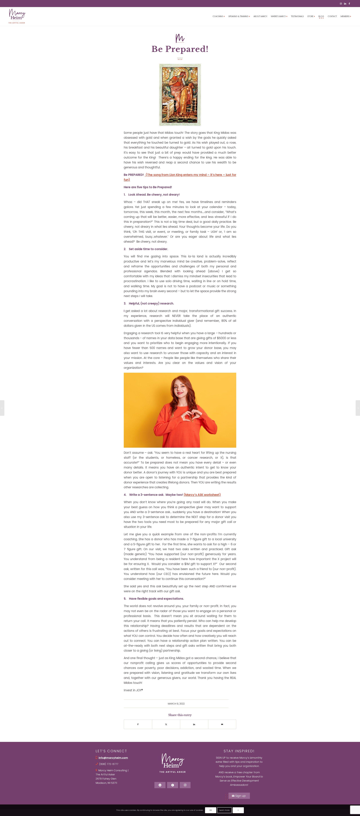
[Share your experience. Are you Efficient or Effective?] (2, 408)
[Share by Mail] (222, 724)
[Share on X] (166, 724)
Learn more (224, 810)
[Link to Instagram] (341, 3)
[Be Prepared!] (180, 38)
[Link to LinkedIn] (345, 3)
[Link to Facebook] (349, 3)
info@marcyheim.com (113, 757)
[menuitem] (219, 16)
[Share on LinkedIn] (194, 724)
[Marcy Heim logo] (17, 16)
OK (211, 810)
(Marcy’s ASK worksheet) (202, 495)
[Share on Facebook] (138, 724)
